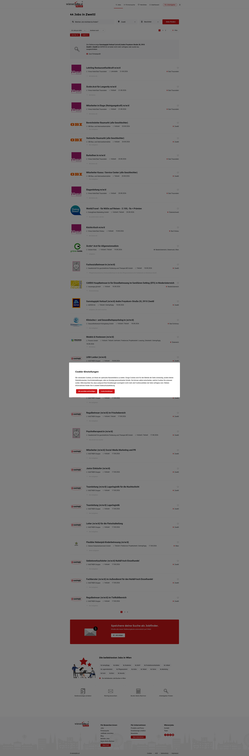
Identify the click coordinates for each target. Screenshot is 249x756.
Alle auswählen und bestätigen (86, 391)
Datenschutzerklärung (107, 385)
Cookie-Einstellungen (107, 391)
